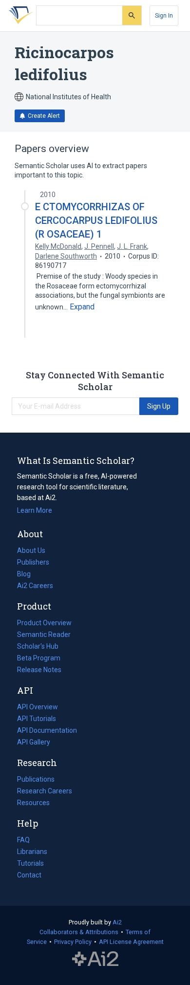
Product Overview (44, 623)
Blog (27, 575)
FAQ (23, 840)
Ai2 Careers (35, 586)
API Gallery (33, 742)
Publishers (33, 562)
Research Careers (44, 792)
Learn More (34, 510)
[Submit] (131, 15)
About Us (31, 550)
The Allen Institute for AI (95, 959)
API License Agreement (131, 941)
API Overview (37, 707)
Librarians (32, 851)
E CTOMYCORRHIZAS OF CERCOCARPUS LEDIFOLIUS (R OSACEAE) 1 (96, 220)
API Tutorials (36, 718)
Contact (29, 875)
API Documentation (47, 731)
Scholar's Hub (37, 646)
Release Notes (39, 670)
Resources (33, 804)
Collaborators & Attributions (78, 932)
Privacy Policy (73, 941)
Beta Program (38, 658)
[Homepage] (19, 15)
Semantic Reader (44, 634)
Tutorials (30, 863)
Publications (36, 780)
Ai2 (117, 922)
